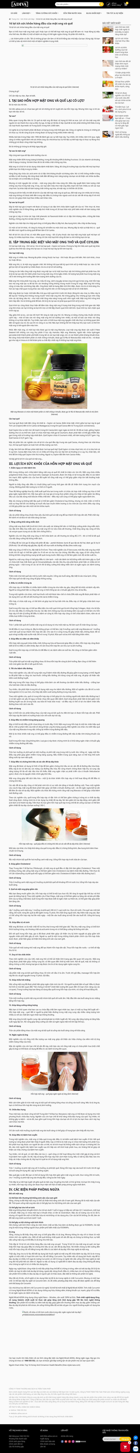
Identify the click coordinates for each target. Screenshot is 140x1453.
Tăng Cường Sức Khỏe (46, 13)
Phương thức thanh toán (18, 1439)
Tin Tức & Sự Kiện (115, 13)
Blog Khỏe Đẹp (93, 13)
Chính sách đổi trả (15, 1444)
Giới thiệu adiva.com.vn (48, 1436)
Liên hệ (43, 1446)
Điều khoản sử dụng (47, 1444)
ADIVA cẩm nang (67, 1436)
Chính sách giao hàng (17, 1441)
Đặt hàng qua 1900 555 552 (19, 1436)
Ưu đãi (14, 13)
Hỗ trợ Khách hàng (116, 4)
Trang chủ (15, 19)
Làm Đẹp (26, 13)
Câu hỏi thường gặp (16, 1446)
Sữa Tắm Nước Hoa (72, 13)
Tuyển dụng (44, 1439)
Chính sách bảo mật (47, 1441)
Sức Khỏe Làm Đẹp (27, 19)
